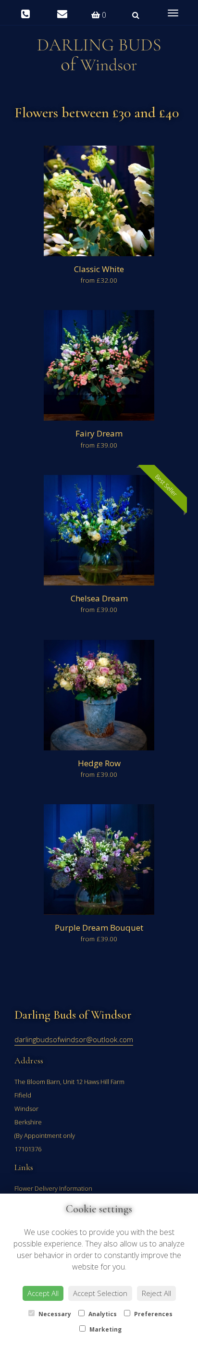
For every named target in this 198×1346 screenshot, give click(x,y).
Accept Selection (100, 1293)
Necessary (54, 1314)
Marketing (105, 1329)
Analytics (102, 1314)
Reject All (156, 1293)
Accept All (43, 1293)
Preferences (153, 1314)
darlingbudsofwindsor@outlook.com (73, 1039)
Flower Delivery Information (53, 1188)
